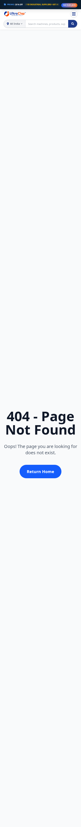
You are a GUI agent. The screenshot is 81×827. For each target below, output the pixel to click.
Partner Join (69, 5)
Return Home (40, 471)
